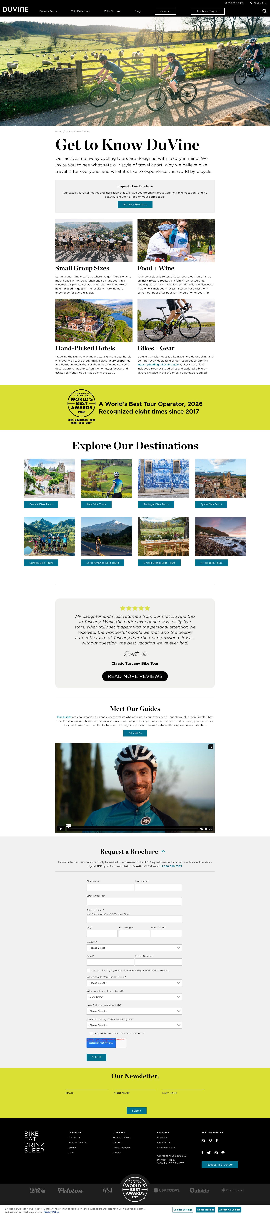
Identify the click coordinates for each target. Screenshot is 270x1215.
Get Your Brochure (135, 204)
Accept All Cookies (229, 1210)
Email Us (162, 1137)
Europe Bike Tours (41, 562)
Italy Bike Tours (96, 504)
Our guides (64, 717)
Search (264, 11)
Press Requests (121, 1147)
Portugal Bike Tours (156, 504)
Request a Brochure (220, 1164)
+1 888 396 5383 (234, 3)
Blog (138, 11)
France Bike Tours (41, 504)
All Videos (135, 732)
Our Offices (163, 1142)
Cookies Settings (182, 1210)
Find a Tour (260, 3)
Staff (71, 1152)
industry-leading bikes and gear (158, 364)
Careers (117, 1142)
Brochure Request (207, 11)
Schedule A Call (166, 1147)
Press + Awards (77, 1142)
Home (58, 131)
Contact (165, 11)
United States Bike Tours (159, 562)
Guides (72, 1147)
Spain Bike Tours (211, 504)
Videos (117, 1152)
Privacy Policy (51, 1212)
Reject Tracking (205, 1210)
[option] (49, 483)
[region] (135, 1209)
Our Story (74, 1137)
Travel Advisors (122, 1137)
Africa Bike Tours (211, 562)
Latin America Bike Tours (102, 562)
